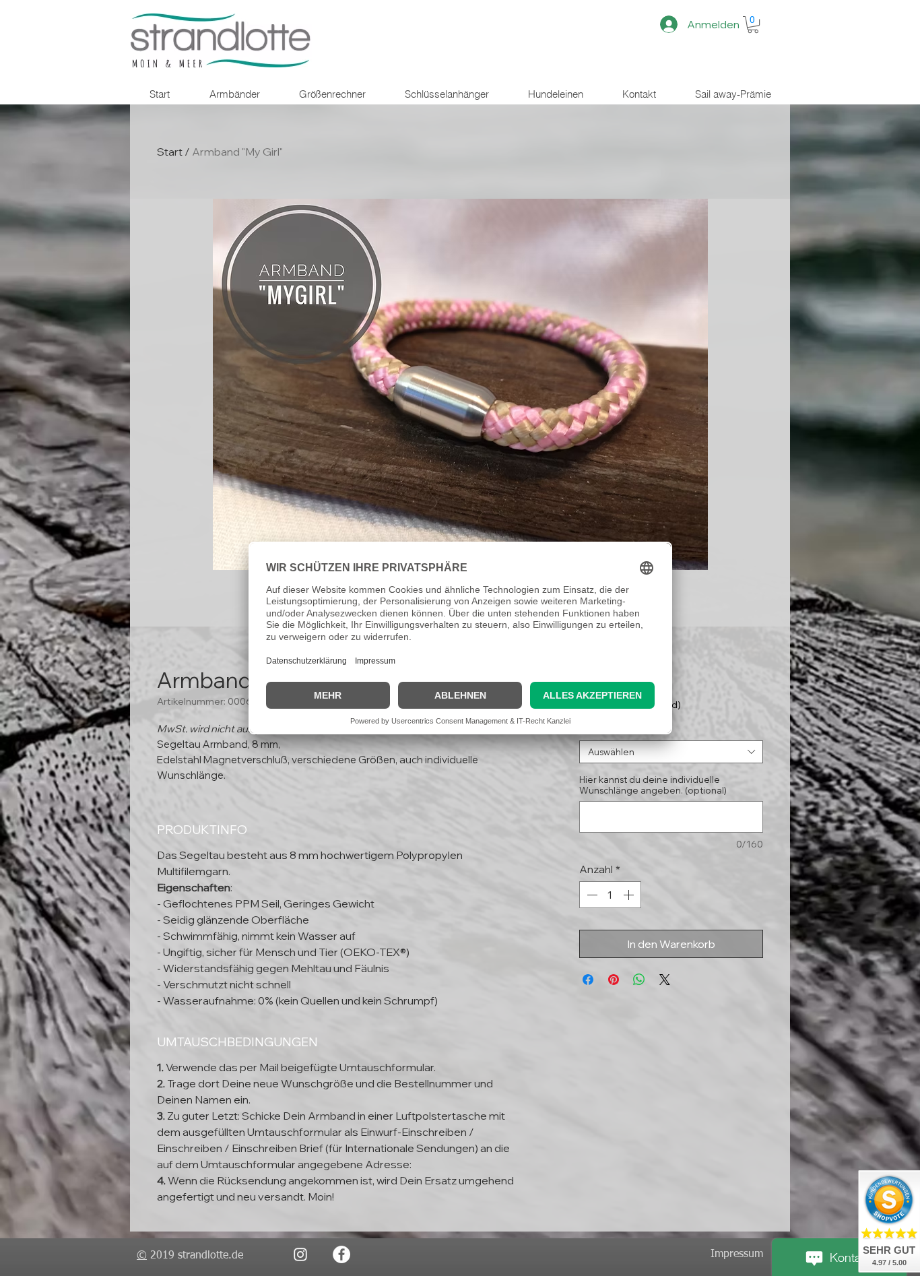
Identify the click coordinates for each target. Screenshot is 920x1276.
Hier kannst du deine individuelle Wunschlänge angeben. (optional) (653, 785)
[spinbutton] (610, 894)
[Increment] (629, 894)
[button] (753, 24)
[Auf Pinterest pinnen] (613, 979)
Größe (596, 729)
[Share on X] (665, 979)
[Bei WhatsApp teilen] (639, 979)
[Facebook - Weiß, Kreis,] (341, 1254)
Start (170, 151)
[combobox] (671, 751)
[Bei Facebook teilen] (588, 979)
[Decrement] (590, 894)
